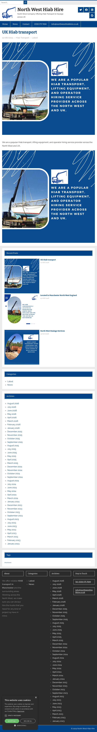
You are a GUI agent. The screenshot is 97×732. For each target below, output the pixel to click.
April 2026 (11, 417)
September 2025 (15, 442)
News (10, 385)
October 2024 (13, 473)
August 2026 (13, 403)
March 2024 (12, 498)
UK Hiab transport (48, 260)
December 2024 (14, 466)
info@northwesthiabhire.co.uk (84, 591)
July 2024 (11, 484)
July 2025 (11, 449)
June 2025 (12, 452)
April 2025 (11, 459)
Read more (20, 711)
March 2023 (12, 537)
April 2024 (11, 494)
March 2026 (12, 421)
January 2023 (13, 543)
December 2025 (14, 431)
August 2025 (13, 445)
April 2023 (11, 533)
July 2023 (11, 523)
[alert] (20, 712)
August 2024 (13, 480)
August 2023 (13, 519)
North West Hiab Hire (40, 9)
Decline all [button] (28, 721)
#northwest (7, 562)
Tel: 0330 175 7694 (83, 582)
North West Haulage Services (52, 331)
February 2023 (13, 540)
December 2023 (14, 505)
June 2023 (12, 526)
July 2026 (11, 407)
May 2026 (11, 414)
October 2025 (13, 438)
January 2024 (13, 501)
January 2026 (13, 428)
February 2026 (13, 424)
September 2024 (15, 477)
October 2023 (13, 512)
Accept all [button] (12, 721)
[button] (20, 725)
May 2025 (11, 456)
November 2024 (14, 470)
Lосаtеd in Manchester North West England (58, 295)
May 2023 (11, 529)
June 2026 (12, 410)
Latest (35, 38)
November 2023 (14, 508)
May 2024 (11, 491)
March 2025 (12, 463)
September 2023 (15, 515)
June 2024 (12, 487)
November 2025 (14, 435)
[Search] (25, 2)
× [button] (36, 697)
